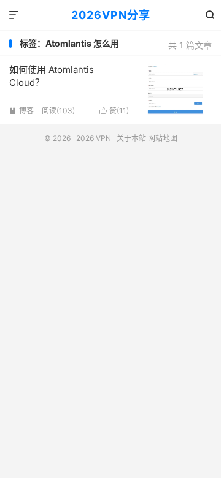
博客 (21, 110)
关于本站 (131, 138)
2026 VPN (93, 138)
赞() (114, 110)
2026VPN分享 (110, 15)
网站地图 (162, 138)
